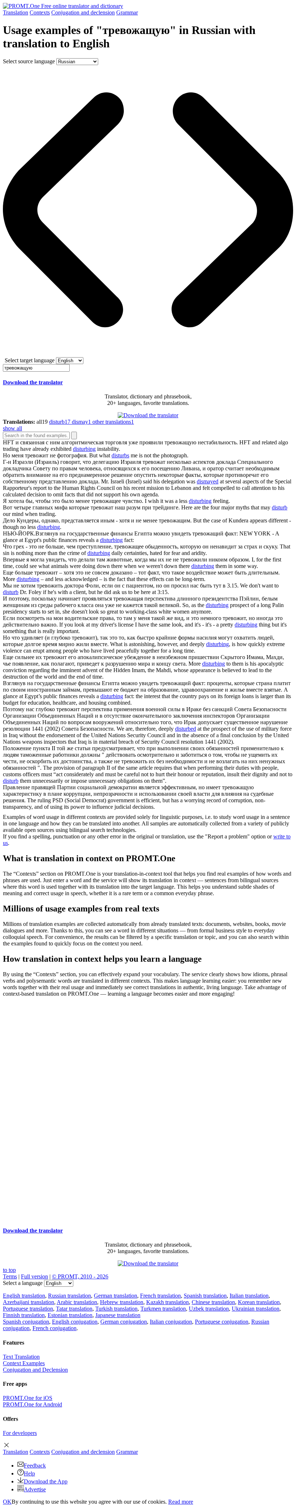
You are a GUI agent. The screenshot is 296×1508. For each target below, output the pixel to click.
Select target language (30, 360)
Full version (34, 1276)
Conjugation (83, 12)
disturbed (185, 729)
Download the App (46, 1481)
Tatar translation (74, 1309)
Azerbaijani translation (28, 1302)
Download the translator (33, 382)
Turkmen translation (163, 1309)
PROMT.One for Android (32, 1404)
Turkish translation (116, 1309)
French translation (160, 1296)
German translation (115, 1296)
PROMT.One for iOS (27, 1398)
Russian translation (69, 1296)
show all (12, 428)
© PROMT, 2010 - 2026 (80, 1276)
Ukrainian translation (255, 1309)
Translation (15, 12)
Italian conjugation (171, 1322)
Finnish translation (24, 1315)
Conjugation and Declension (35, 1370)
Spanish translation (205, 1296)
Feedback (35, 1465)
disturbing (84, 449)
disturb (279, 507)
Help (29, 1473)
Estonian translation (70, 1315)
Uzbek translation (209, 1309)
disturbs (120, 455)
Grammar (127, 12)
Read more (180, 1502)
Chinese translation (213, 1302)
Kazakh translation (167, 1302)
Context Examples (24, 1363)
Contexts (40, 12)
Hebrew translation (121, 1302)
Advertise (35, 1489)
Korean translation (259, 1302)
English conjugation (74, 1322)
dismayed (207, 481)
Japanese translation (117, 1315)
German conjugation (123, 1322)
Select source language (29, 61)
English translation (24, 1296)
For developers (20, 1433)
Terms (10, 1276)
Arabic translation (77, 1302)
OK (7, 1502)
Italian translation (249, 1296)
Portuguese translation (28, 1309)
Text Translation (21, 1357)
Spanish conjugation (26, 1322)
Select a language (23, 1283)
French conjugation (54, 1328)
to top (9, 1270)
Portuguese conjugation (221, 1322)
